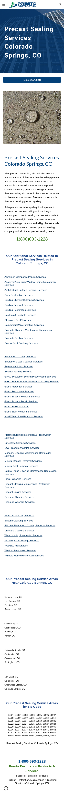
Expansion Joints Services (18, 366)
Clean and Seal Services (17, 320)
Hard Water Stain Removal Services (23, 416)
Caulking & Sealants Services (20, 315)
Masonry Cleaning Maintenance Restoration (28, 453)
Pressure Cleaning (14, 497)
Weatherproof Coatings (17, 540)
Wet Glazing (11, 545)
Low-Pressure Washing (17, 448)
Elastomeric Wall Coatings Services (23, 361)
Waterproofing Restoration (18, 535)
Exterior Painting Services (18, 371)
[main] (32, 41)
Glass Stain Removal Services (20, 411)
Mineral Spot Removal (16, 466)
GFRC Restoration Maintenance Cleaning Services (31, 381)
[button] (4, 4)
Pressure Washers (14, 502)
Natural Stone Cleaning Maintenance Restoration (30, 471)
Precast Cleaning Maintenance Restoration (27, 484)
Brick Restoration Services (18, 295)
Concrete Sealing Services (18, 338)
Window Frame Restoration (19, 555)
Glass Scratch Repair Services (21, 401)
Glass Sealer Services (16, 406)
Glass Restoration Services (19, 391)
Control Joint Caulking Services (21, 343)
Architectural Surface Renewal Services (25, 290)
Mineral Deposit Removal (18, 461)
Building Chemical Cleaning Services (24, 300)
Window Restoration (15, 550)
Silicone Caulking (13, 520)
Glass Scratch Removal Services (22, 396)
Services (31, 443)
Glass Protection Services (18, 386)
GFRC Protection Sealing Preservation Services (30, 376)
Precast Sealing (13, 492)
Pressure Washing (14, 515)
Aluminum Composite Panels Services (25, 277)
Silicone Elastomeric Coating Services (24, 525)
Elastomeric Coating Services (20, 356)
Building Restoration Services (20, 310)
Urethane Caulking (14, 530)
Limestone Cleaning (15, 443)
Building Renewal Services (18, 305)
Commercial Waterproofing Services (24, 325)
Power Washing (13, 479)
